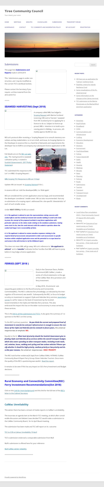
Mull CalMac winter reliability (16, 449)
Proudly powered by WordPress (15, 477)
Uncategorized (81, 196)
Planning (79, 176)
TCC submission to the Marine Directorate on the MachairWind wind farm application (87, 104)
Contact (22, 27)
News (78, 173)
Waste (78, 198)
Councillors (42, 22)
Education (79, 143)
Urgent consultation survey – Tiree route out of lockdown (87, 243)
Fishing (78, 154)
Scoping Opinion (31, 184)
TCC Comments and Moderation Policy (46, 27)
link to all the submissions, (22, 314)
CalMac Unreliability (16, 404)
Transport (79, 190)
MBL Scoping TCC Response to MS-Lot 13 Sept (22, 179)
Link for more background (24, 390)
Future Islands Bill (82, 157)
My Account (70, 27)
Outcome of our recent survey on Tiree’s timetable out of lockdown (86, 226)
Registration (85, 27)
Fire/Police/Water (82, 151)
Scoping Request (40, 115)
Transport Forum (74, 22)
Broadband (80, 126)
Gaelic (78, 159)
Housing (79, 165)
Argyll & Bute (80, 123)
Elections (79, 146)
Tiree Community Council (24, 11)
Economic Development (84, 140)
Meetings (17, 22)
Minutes (29, 22)
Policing (79, 179)
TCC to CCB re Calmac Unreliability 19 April (21, 432)
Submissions (57, 22)
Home (7, 22)
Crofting (79, 137)
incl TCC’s (37, 314)
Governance (9, 27)
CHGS (78, 129)
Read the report (48, 361)
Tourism (79, 187)
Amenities (79, 121)
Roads (78, 182)
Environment (80, 148)
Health (78, 162)
